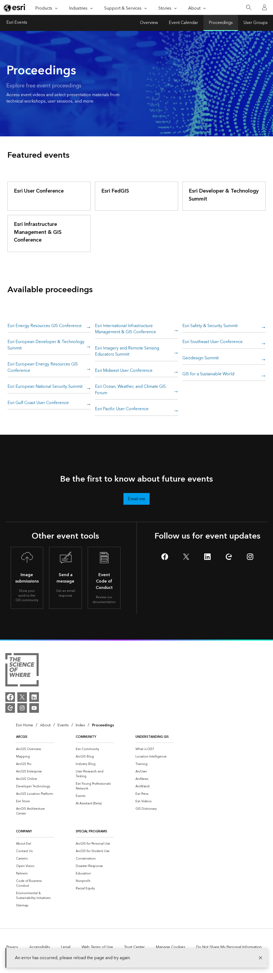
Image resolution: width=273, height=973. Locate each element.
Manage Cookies (170, 947)
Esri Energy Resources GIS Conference (44, 326)
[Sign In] (264, 7)
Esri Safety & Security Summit (210, 326)
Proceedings (221, 22)
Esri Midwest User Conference (123, 371)
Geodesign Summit (200, 358)
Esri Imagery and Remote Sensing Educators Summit (127, 351)
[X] (22, 697)
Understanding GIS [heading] (152, 737)
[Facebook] (10, 697)
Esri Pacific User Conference (121, 409)
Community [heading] (86, 737)
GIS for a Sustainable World (208, 374)
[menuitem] (35, 749)
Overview (149, 22)
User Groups (255, 22)
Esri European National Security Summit (44, 387)
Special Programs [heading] (91, 831)
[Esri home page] (15, 7)
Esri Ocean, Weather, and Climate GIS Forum (130, 390)
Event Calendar (183, 22)
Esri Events (16, 23)
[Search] (248, 7)
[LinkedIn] (34, 697)
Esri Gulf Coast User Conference (38, 403)
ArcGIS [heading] (21, 737)
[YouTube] (34, 708)
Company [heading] (24, 831)
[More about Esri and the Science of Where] (22, 670)
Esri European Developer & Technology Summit (46, 345)
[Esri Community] (10, 708)
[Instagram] (22, 708)
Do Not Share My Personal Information (229, 947)
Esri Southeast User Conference (212, 342)
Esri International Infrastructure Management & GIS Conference (125, 329)
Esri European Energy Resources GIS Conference (42, 367)
